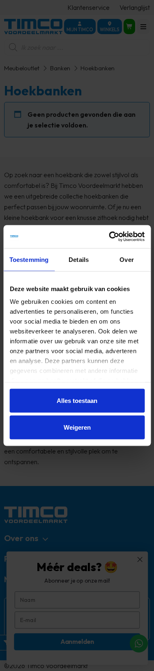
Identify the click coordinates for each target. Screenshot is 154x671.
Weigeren (77, 427)
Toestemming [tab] (28, 259)
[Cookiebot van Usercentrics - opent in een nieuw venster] (110, 236)
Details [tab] (79, 259)
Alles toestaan (77, 400)
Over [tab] (126, 259)
